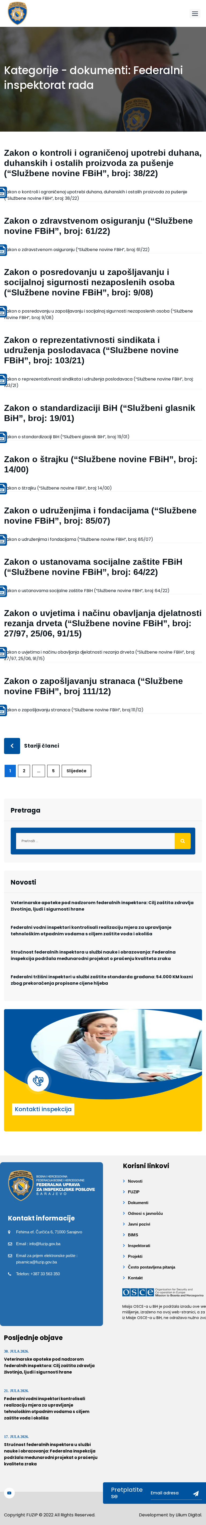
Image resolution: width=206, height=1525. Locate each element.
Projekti (135, 1256)
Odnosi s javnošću (145, 1213)
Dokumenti (138, 1202)
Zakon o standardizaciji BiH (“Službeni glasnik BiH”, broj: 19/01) (67, 437)
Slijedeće (76, 771)
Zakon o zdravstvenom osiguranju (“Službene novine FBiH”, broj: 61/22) (77, 250)
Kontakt (135, 1278)
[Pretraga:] (103, 841)
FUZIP (133, 1192)
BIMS (133, 1235)
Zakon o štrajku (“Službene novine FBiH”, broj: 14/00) (58, 488)
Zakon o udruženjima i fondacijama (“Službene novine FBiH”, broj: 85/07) (78, 539)
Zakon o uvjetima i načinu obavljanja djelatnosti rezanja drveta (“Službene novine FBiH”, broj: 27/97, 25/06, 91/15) (103, 623)
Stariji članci (41, 745)
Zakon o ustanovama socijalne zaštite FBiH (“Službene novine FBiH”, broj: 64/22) (87, 591)
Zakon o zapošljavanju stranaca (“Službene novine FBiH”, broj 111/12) (74, 710)
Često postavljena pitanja (151, 1267)
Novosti (135, 1181)
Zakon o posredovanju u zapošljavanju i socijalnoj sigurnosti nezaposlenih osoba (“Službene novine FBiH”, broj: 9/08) (89, 282)
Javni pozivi (139, 1224)
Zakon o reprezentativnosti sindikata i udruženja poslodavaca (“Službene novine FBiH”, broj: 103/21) (91, 350)
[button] (195, 13)
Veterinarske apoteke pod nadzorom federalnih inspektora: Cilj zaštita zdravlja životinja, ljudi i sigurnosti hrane (102, 906)
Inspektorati (139, 1245)
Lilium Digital (188, 1515)
